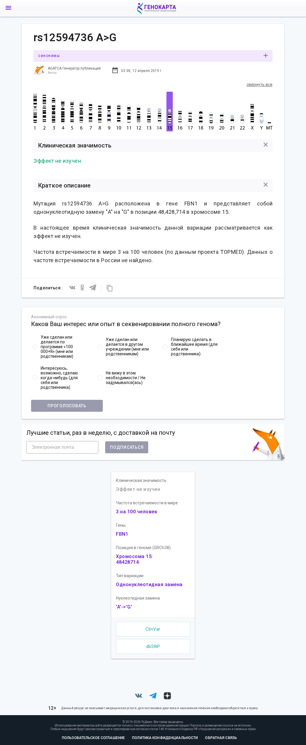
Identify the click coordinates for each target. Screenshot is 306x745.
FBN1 (122, 534)
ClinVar (153, 629)
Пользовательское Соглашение (93, 738)
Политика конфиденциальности (165, 738)
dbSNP (153, 646)
